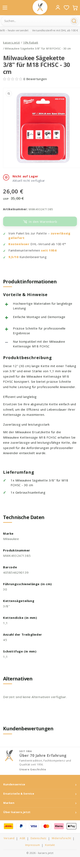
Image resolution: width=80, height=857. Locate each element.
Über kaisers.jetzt (17, 812)
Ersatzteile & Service (18, 793)
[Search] (74, 21)
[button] (13, 79)
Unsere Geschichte (32, 769)
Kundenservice (14, 784)
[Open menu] (5, 7)
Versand (9, 838)
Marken (9, 803)
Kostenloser (19, 244)
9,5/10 (13, 257)
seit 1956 (49, 250)
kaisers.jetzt (11, 42)
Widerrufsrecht (61, 838)
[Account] (58, 7)
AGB (22, 838)
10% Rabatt (30, 42)
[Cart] (75, 7)
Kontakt (50, 845)
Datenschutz (39, 838)
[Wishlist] (66, 7)
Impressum (32, 845)
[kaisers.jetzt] (40, 7)
